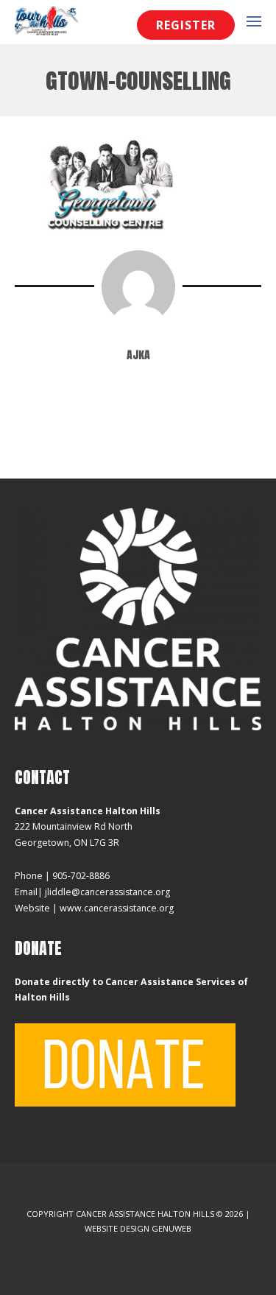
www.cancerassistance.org (117, 908)
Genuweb (171, 1228)
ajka (138, 354)
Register (186, 25)
